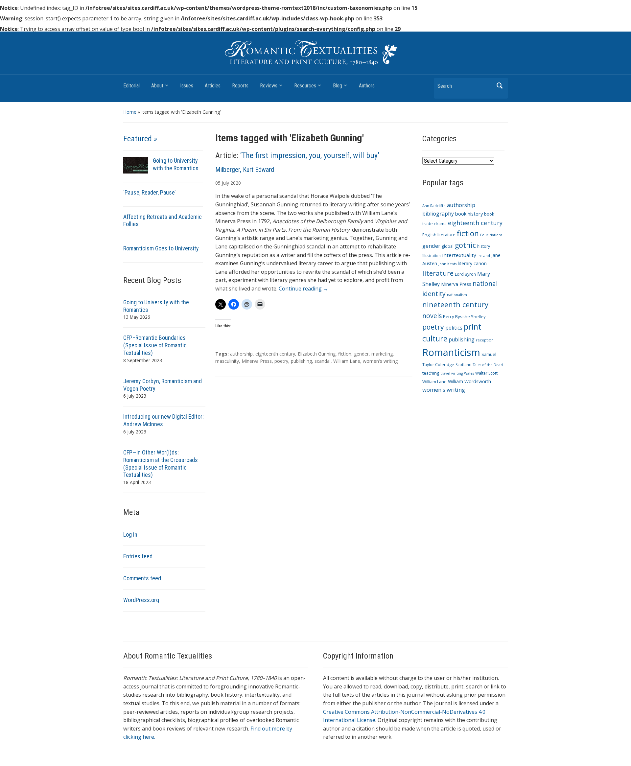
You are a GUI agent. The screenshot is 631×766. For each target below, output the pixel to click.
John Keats (447, 264)
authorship (241, 354)
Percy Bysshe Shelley (464, 316)
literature (438, 273)
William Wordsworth (469, 381)
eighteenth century (275, 354)
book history (469, 213)
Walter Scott (486, 373)
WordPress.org (141, 599)
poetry (281, 361)
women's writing (380, 361)
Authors (367, 85)
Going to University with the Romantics (176, 164)
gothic (465, 245)
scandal (323, 361)
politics (453, 327)
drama (440, 223)
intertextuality (459, 255)
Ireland (484, 255)
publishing (301, 361)
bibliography (438, 213)
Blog (337, 85)
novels (432, 315)
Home (129, 112)
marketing (382, 354)
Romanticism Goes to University (161, 248)
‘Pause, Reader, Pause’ (149, 192)
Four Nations (491, 235)
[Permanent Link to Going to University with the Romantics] (135, 164)
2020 (235, 183)
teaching (430, 373)
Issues (186, 85)
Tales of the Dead (488, 364)
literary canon (472, 263)
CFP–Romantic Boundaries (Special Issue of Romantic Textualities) (155, 345)
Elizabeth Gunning (317, 354)
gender (361, 354)
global (448, 246)
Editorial (131, 85)
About (157, 85)
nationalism (457, 294)
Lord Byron (465, 274)
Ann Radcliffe (434, 205)
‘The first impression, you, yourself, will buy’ (309, 155)
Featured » (140, 138)
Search (499, 85)
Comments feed (142, 578)
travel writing (451, 373)
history (483, 246)
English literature (439, 235)
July (225, 183)
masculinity (227, 361)
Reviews (268, 85)
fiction (344, 354)
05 (218, 183)
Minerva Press (257, 361)
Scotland (464, 364)
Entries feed (137, 556)
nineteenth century (455, 304)
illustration (431, 255)
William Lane (346, 361)
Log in (130, 534)
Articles (213, 85)
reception (485, 339)
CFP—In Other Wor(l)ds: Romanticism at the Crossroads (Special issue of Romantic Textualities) (160, 463)
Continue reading (303, 288)
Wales (469, 373)
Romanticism (451, 352)
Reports (240, 85)
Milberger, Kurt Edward (244, 170)
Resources (305, 85)
